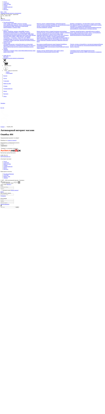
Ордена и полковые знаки (47, 25)
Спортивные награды (58, 31)
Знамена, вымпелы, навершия (49, 37)
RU (1, 107)
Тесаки (56, 45)
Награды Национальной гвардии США (49, 52)
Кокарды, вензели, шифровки (44, 23)
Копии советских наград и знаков (45, 31)
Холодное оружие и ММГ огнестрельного (85, 52)
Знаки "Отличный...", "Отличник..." (16, 37)
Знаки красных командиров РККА (17, 35)
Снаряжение (96, 44)
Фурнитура (53, 32)
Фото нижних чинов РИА (94, 23)
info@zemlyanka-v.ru (5, 156)
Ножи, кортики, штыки (16, 31)
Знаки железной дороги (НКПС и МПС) (19, 36)
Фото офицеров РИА (75, 25)
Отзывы (5, 165)
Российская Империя (8, 174)
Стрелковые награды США (76, 50)
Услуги (5, 161)
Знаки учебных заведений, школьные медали (17, 40)
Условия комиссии (7, 166)
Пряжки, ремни (55, 23)
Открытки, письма (74, 31)
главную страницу (12, 140)
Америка (5, 177)
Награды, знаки (24, 36)
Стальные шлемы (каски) (14, 34)
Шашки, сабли (6, 31)
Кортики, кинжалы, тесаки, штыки (17, 25)
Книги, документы (83, 23)
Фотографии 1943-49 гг (47, 39)
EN (3, 107)
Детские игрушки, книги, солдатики (88, 32)
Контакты (5, 169)
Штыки (43, 46)
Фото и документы (88, 44)
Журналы (77, 34)
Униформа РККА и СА (15, 32)
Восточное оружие (41, 44)
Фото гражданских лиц (86, 25)
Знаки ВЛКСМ (29, 35)
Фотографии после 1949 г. (59, 39)
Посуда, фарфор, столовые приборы (51, 36)
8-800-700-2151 (7, 55)
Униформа (61, 46)
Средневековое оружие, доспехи (11, 44)
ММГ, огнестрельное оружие (52, 46)
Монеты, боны (78, 28)
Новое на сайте (7, 164)
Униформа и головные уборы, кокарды (12, 50)
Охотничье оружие (49, 45)
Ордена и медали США (42, 50)
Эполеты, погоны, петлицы (77, 44)
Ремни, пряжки (60, 32)
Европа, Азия (6, 176)
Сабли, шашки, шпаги (8, 23)
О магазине (6, 162)
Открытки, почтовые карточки (89, 28)
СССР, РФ (5, 175)
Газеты (74, 35)
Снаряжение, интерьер (46, 27)
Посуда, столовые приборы (79, 26)
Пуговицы (75, 27)
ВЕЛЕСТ (9, 184)
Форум (5, 167)
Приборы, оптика (74, 23)
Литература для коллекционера (86, 27)
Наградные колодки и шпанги (15, 46)
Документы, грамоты (84, 31)
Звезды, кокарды (50, 34)
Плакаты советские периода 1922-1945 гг (54, 35)
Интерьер (59, 37)
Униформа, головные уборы (13, 27)
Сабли (61, 44)
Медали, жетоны (58, 25)
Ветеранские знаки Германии (53, 44)
